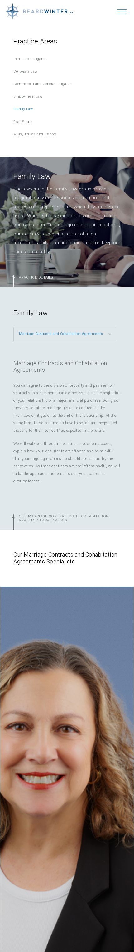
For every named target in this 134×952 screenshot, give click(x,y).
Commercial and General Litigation (43, 84)
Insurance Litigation (30, 59)
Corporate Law (25, 71)
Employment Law (27, 96)
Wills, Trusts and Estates (35, 134)
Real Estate (22, 122)
